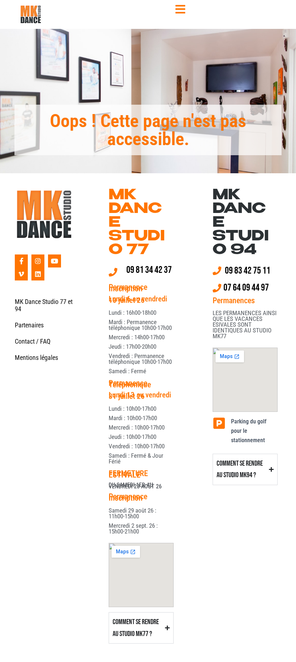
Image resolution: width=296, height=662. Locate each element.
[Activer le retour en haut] (282, 648)
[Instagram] (37, 260)
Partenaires (29, 325)
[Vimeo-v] (21, 273)
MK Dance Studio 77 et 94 (44, 305)
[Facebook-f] (21, 260)
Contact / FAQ (33, 341)
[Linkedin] (37, 273)
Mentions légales (36, 357)
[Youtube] (54, 260)
